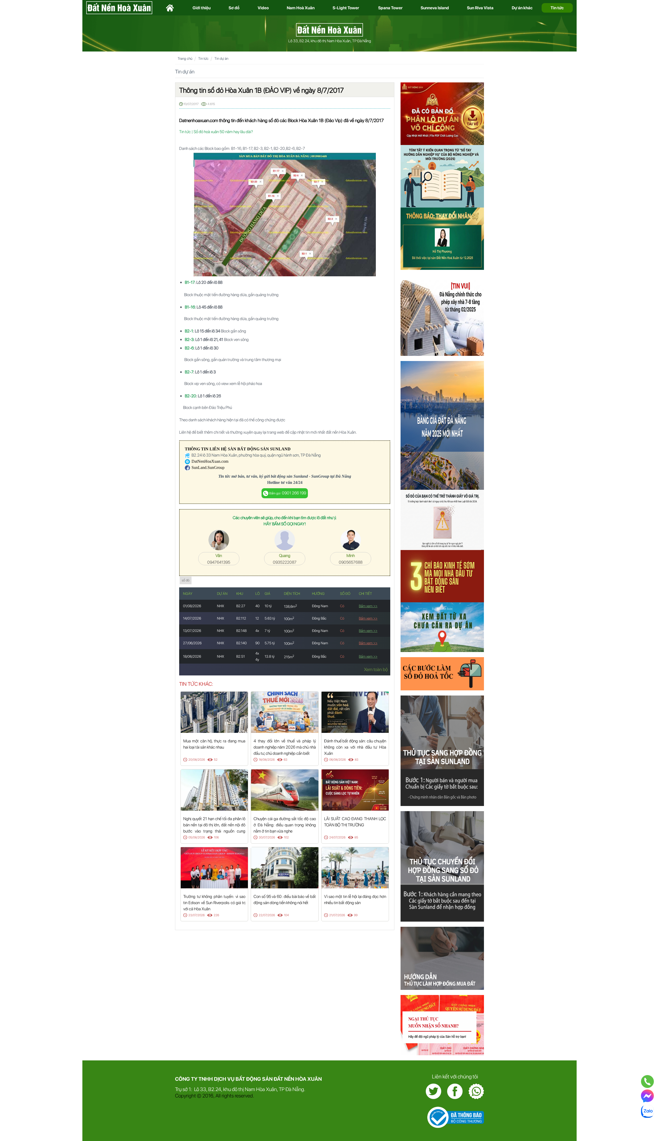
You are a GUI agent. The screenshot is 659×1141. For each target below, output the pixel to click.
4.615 (211, 104)
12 (257, 618)
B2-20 (190, 395)
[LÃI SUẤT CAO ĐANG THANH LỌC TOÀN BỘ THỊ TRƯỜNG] (355, 789)
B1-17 (190, 282)
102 (286, 837)
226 (216, 915)
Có (342, 606)
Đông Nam (320, 606)
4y (257, 659)
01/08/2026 (192, 606)
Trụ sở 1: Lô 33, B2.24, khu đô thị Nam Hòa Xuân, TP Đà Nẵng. (240, 1089)
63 (285, 759)
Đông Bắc (319, 618)
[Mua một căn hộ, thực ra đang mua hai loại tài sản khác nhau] (214, 711)
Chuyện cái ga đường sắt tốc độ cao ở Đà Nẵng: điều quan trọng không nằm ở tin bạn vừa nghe (285, 825)
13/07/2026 (192, 631)
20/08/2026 (196, 759)
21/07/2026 (337, 915)
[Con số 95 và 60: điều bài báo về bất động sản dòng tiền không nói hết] (284, 867)
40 (257, 606)
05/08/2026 (196, 837)
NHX (220, 606)
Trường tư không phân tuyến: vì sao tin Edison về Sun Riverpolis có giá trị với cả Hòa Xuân (214, 902)
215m (289, 657)
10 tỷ (268, 606)
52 (216, 759)
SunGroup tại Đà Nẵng (331, 476)
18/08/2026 (267, 759)
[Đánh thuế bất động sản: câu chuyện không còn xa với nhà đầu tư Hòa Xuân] (355, 711)
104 (286, 915)
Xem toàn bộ (376, 669)
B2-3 (189, 339)
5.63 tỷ (270, 618)
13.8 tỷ (270, 656)
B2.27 (240, 606)
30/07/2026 (267, 837)
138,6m (290, 606)
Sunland (300, 476)
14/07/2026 (192, 618)
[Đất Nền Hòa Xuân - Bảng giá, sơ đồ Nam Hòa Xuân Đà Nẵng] (329, 29)
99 (356, 915)
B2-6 (189, 348)
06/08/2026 (337, 759)
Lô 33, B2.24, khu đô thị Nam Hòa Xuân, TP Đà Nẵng (329, 41)
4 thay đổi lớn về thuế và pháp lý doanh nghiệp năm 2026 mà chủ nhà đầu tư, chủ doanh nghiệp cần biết (285, 747)
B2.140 (241, 643)
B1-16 (190, 307)
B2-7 (189, 372)
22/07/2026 (267, 915)
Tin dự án (221, 58)
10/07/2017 (191, 104)
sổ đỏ (185, 580)
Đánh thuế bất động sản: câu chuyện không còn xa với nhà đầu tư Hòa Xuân (355, 747)
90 (257, 643)
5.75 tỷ (270, 643)
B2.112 (241, 618)
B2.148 (241, 631)
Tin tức (203, 58)
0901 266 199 (287, 493)
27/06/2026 (192, 643)
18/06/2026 (192, 656)
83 (356, 759)
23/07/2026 (196, 915)
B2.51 (240, 656)
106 (216, 837)
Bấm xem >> (368, 606)
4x (257, 631)
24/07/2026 (337, 837)
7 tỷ (267, 631)
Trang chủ (185, 58)
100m (289, 619)
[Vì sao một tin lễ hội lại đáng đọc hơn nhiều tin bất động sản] (355, 867)
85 (356, 837)
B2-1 (189, 331)
